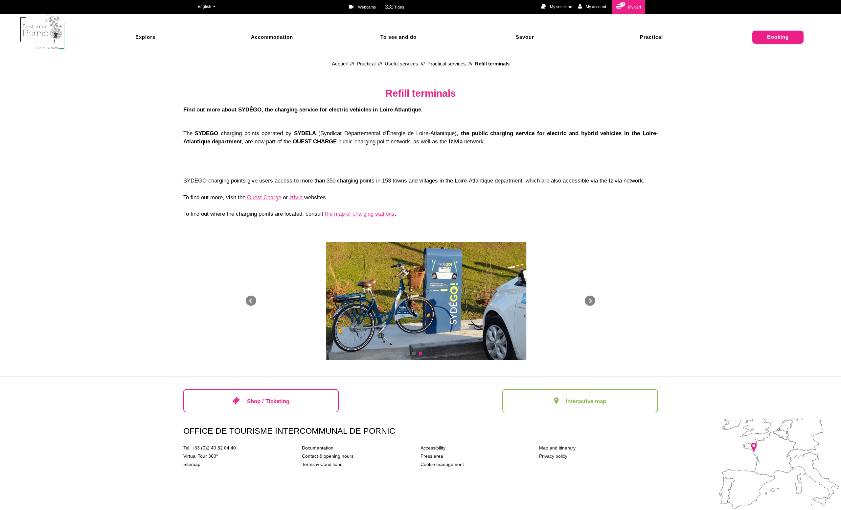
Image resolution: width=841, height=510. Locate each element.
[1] (414, 353)
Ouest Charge (264, 197)
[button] (628, 7)
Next (590, 301)
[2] (420, 353)
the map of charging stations (360, 214)
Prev (251, 301)
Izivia (296, 197)
